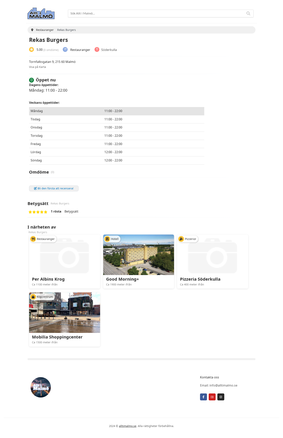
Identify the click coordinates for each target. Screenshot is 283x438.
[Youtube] (212, 396)
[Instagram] (220, 396)
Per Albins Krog (48, 279)
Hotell (115, 239)
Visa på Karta (37, 67)
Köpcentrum (45, 297)
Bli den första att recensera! (55, 188)
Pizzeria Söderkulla (200, 279)
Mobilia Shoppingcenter (57, 337)
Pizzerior (190, 239)
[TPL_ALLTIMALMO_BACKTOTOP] (276, 431)
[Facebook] (203, 396)
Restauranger (80, 49)
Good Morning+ (122, 279)
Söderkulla (109, 49)
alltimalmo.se (127, 426)
